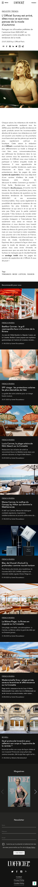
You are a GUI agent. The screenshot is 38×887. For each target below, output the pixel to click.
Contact (19, 877)
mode (14, 274)
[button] (35, 792)
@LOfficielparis (16, 188)
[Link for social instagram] (21, 872)
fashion (30, 274)
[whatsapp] (19, 47)
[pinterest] (10, 47)
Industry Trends (10, 11)
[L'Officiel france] (19, 2)
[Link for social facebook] (17, 872)
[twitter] (16, 47)
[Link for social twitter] (12, 872)
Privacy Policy (31, 847)
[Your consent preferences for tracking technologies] (34, 883)
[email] (3, 47)
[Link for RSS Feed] (26, 872)
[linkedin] (13, 47)
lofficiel (22, 274)
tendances (6, 274)
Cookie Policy (19, 883)
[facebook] (6, 47)
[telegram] (23, 47)
